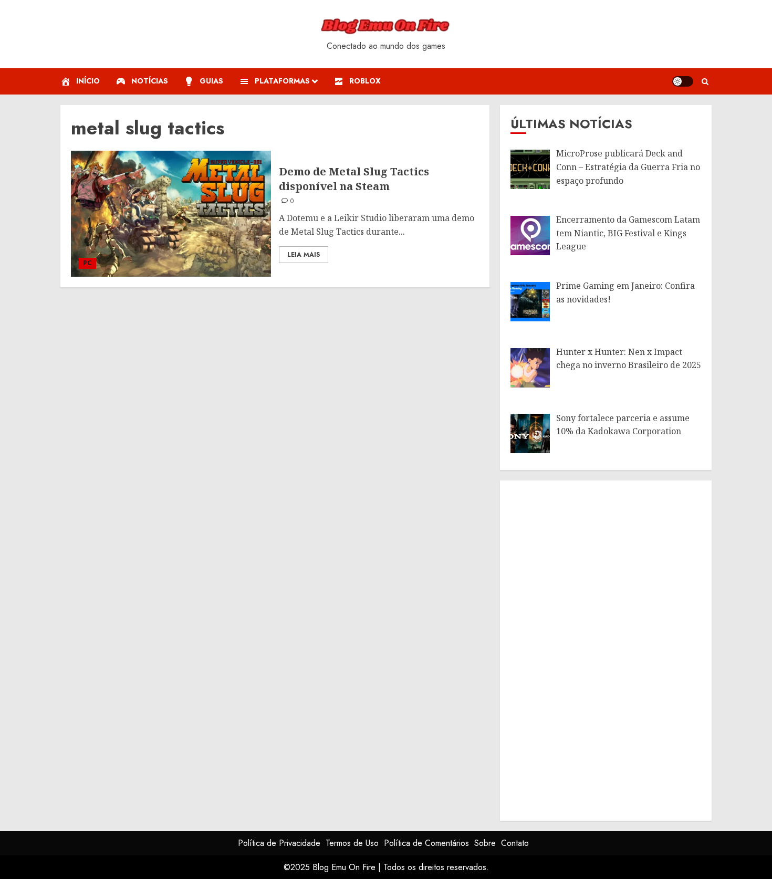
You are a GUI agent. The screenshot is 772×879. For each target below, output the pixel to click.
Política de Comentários (426, 843)
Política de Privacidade (279, 843)
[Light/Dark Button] (682, 81)
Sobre (485, 843)
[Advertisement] (589, 648)
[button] (705, 81)
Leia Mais (303, 254)
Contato (515, 843)
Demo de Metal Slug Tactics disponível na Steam (354, 178)
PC (87, 263)
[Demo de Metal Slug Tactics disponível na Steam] (171, 214)
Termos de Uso (352, 843)
